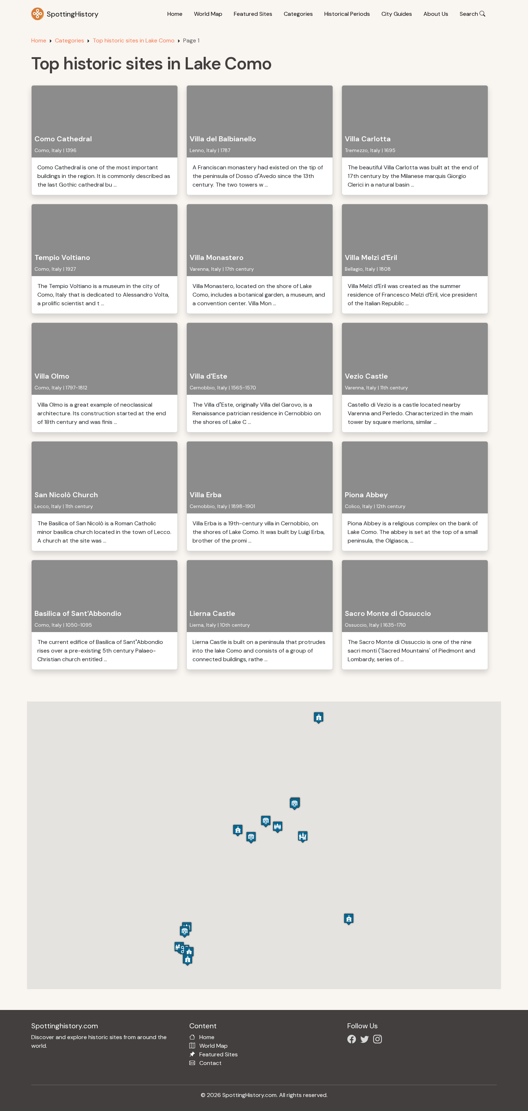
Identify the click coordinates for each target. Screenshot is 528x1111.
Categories (298, 14)
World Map (208, 14)
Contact (210, 1063)
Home (174, 14)
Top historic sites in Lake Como (134, 40)
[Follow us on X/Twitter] (366, 1040)
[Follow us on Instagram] (379, 1040)
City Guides (396, 14)
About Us (435, 14)
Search (470, 14)
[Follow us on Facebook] (353, 1040)
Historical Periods (347, 14)
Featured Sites (253, 14)
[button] (189, 952)
